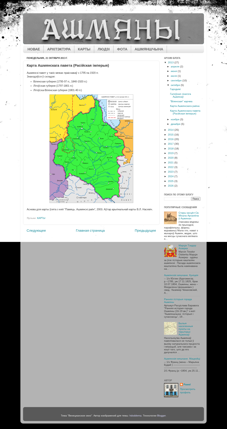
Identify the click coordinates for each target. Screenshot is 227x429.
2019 (171, 153)
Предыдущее (145, 230)
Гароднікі (175, 89)
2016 (171, 139)
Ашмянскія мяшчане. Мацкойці (182, 358)
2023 (171, 171)
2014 (171, 130)
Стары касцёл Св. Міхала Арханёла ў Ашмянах (189, 215)
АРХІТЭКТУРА (59, 49)
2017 (171, 144)
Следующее (36, 230)
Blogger (161, 415)
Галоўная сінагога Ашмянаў (180, 95)
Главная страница (90, 230)
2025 (171, 181)
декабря (176, 124)
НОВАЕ (33, 49)
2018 (171, 148)
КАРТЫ (84, 49)
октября (176, 85)
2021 (171, 162)
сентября (176, 80)
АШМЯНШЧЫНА (149, 49)
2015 (171, 134)
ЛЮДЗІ (104, 49)
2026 (171, 185)
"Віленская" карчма (181, 101)
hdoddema (135, 415)
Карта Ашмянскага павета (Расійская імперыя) (185, 112)
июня (174, 71)
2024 (171, 176)
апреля (175, 66)
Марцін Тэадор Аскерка (187, 247)
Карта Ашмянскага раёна (185, 106)
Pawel (187, 384)
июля (174, 76)
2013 (171, 62)
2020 (171, 157)
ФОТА (122, 49)
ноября (175, 119)
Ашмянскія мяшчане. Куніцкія (181, 275)
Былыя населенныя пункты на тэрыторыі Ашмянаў (186, 329)
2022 (171, 167)
